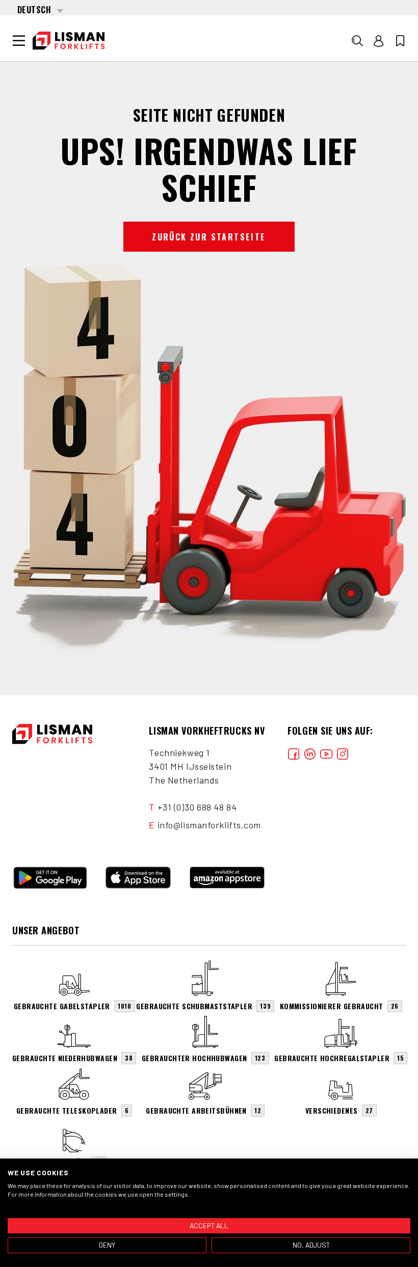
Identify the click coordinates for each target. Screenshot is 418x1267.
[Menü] (19, 40)
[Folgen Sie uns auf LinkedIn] (310, 753)
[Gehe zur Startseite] (68, 41)
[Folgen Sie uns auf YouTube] (326, 753)
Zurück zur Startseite (209, 237)
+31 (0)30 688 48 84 (197, 807)
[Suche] (357, 40)
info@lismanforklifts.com (209, 824)
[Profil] (378, 40)
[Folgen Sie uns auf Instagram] (342, 753)
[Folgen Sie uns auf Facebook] (294, 753)
